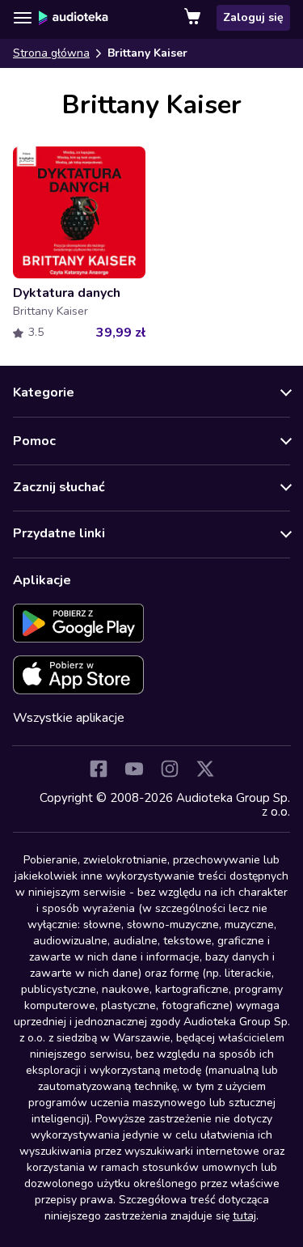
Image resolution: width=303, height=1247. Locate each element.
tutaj (244, 1216)
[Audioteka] (73, 18)
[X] (205, 768)
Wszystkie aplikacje (68, 718)
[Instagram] (169, 768)
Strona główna (51, 53)
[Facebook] (98, 768)
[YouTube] (134, 768)
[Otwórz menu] (22, 18)
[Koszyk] (194, 18)
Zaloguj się (253, 17)
